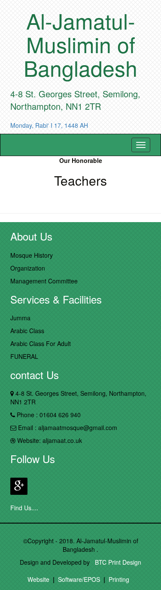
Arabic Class (27, 330)
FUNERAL (24, 356)
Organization (27, 268)
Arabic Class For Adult (40, 343)
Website (38, 579)
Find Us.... (24, 507)
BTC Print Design (116, 562)
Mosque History (31, 255)
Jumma (20, 317)
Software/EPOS (79, 579)
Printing (119, 579)
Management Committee (44, 281)
